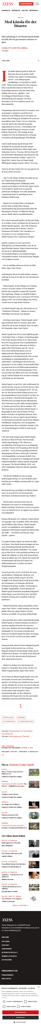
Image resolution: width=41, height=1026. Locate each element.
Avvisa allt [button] (20, 1017)
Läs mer (4, 998)
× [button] (38, 987)
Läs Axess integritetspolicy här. (23, 532)
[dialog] (20, 1005)
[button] (20, 1022)
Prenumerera (20, 537)
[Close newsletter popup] (36, 487)
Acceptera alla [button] (20, 1012)
